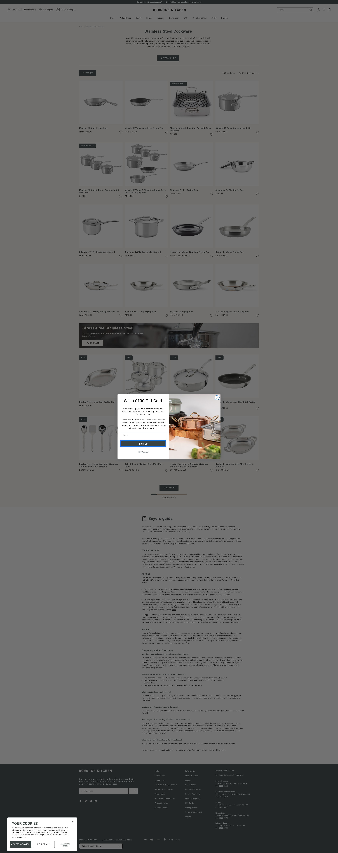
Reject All (43, 844)
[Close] (73, 821)
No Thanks (143, 452)
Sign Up (143, 443)
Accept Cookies (20, 844)
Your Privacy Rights (65, 845)
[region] (42, 834)
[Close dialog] (217, 397)
